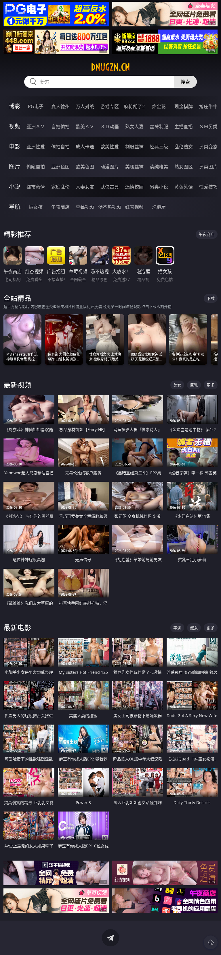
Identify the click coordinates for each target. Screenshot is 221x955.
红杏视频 (134, 207)
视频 (14, 126)
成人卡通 (85, 146)
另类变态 (208, 146)
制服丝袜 (134, 146)
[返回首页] (211, 942)
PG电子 (35, 106)
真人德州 (60, 106)
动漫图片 (109, 167)
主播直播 (183, 126)
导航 (14, 207)
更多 (211, 385)
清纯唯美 (159, 167)
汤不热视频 (109, 207)
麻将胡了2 (134, 106)
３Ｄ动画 (109, 126)
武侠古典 (109, 187)
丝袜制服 (159, 126)
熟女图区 (183, 167)
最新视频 (17, 384)
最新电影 (17, 627)
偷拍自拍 (60, 146)
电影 (14, 146)
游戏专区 (109, 106)
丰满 (177, 627)
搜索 (185, 82)
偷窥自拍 (35, 167)
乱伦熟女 (183, 146)
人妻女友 (85, 187)
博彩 (14, 106)
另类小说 (159, 187)
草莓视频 (85, 207)
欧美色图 (85, 167)
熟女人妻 (134, 126)
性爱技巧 (208, 187)
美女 (177, 385)
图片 (14, 166)
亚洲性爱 (35, 146)
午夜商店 (60, 207)
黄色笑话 (183, 187)
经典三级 (159, 146)
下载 (211, 298)
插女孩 (36, 207)
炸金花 (159, 106)
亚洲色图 (60, 167)
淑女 (194, 627)
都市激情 (35, 187)
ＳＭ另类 (208, 126)
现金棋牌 (183, 106)
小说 (14, 187)
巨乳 (194, 385)
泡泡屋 (159, 207)
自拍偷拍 (60, 126)
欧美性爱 (109, 146)
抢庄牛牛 (208, 106)
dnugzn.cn (110, 67)
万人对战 (85, 106)
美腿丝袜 (134, 167)
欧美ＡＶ (85, 126)
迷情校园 (134, 187)
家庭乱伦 (60, 187)
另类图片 (208, 167)
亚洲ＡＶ (35, 126)
